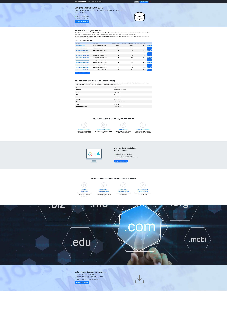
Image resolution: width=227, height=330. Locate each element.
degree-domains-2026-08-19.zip (82, 55)
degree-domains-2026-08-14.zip (82, 67)
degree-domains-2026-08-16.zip (82, 62)
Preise (100, 1)
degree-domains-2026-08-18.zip (82, 57)
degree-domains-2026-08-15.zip (82, 65)
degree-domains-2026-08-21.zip (82, 50)
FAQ (97, 1)
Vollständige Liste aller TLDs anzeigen (82, 72)
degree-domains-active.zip (81, 48)
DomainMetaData (81, 1)
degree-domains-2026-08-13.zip (82, 69)
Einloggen (137, 1)
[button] (150, 1)
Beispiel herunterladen (82, 21)
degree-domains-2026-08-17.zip (82, 60)
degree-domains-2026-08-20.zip (82, 52)
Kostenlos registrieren (144, 1)
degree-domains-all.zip (80, 45)
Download (149, 45)
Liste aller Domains (92, 1)
